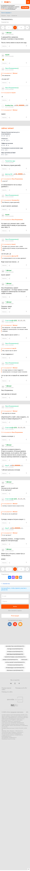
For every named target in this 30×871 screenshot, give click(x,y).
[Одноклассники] (16, 577)
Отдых (8, 15)
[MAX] (13, 577)
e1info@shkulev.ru (18, 735)
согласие (3, 9)
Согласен (25, 7)
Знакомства (14, 15)
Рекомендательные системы (8, 739)
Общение (3, 15)
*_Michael (8, 32)
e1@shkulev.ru (19, 732)
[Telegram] (20, 577)
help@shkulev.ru (12, 737)
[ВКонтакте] (9, 577)
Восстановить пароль (15, 610)
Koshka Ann (9, 105)
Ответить (4, 46)
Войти (15, 606)
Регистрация (15, 616)
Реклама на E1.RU (21, 688)
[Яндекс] (15, 624)
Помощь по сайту (7, 692)
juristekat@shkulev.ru (6, 736)
